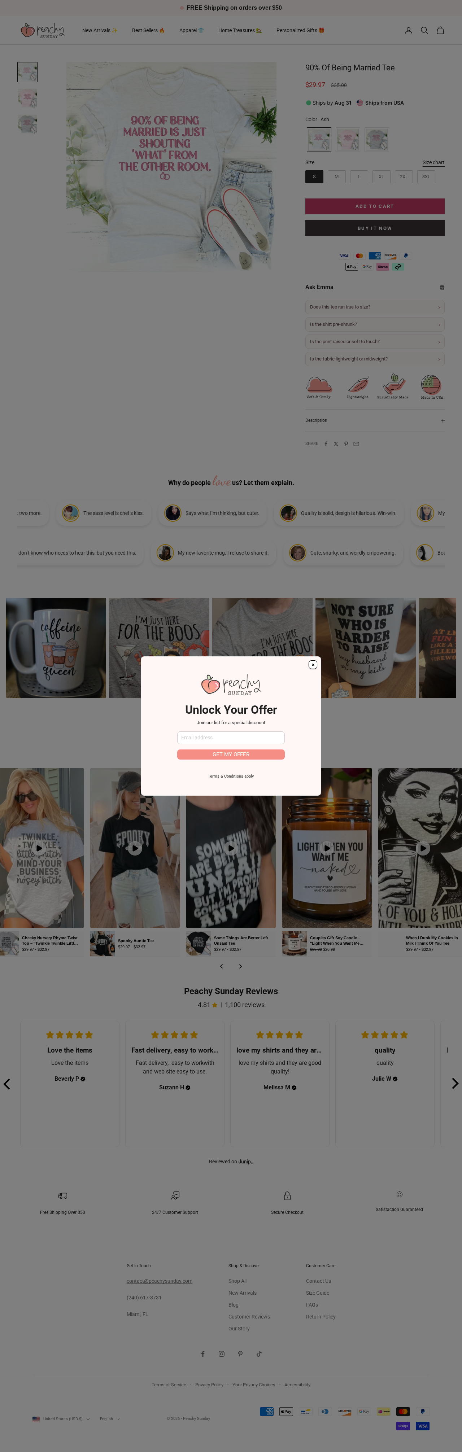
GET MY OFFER (231, 754)
